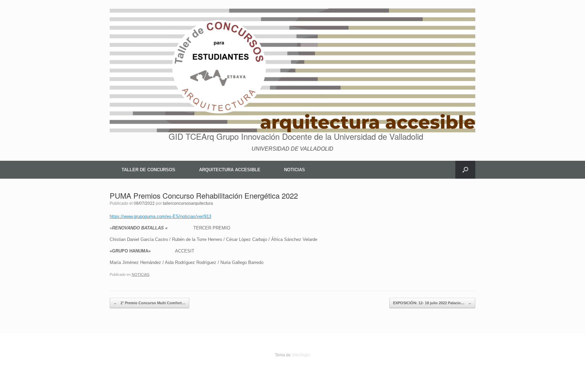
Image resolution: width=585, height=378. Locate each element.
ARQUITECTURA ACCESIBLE (229, 169)
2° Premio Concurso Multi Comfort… (149, 303)
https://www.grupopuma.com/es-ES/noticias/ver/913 (160, 216)
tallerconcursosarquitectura (188, 203)
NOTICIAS (294, 169)
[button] (465, 170)
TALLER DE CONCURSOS (148, 169)
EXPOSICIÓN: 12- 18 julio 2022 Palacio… (432, 303)
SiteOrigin (301, 355)
